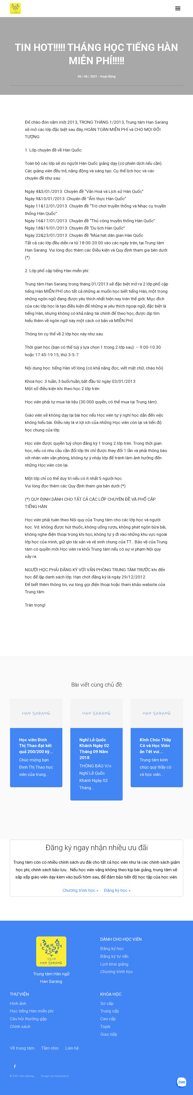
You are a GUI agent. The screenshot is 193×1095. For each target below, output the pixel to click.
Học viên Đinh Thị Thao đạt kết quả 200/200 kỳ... (36, 745)
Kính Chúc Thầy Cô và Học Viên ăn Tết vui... (155, 745)
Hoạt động (108, 76)
